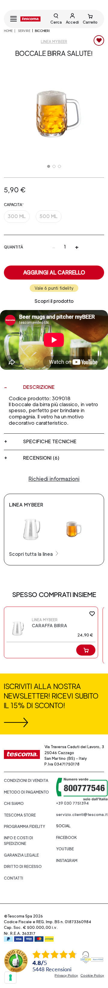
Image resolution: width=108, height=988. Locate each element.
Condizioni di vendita (26, 780)
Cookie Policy (92, 975)
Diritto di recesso (23, 866)
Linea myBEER (54, 41)
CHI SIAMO (14, 803)
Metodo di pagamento (26, 792)
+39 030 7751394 (72, 803)
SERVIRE (23, 31)
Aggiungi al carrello (54, 272)
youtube (65, 849)
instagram (66, 860)
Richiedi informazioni (54, 479)
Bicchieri (42, 31)
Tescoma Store (20, 815)
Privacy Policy (66, 975)
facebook (66, 837)
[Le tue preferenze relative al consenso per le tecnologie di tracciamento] (10, 977)
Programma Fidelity (24, 826)
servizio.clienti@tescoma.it (82, 814)
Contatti (13, 878)
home (8, 31)
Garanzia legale (21, 855)
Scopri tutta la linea (31, 554)
